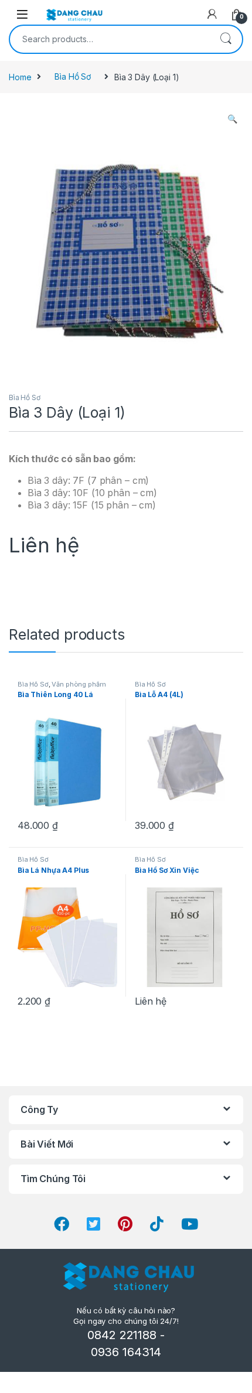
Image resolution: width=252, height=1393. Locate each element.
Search (225, 39)
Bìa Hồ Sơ (73, 76)
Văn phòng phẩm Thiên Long (62, 687)
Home (20, 76)
